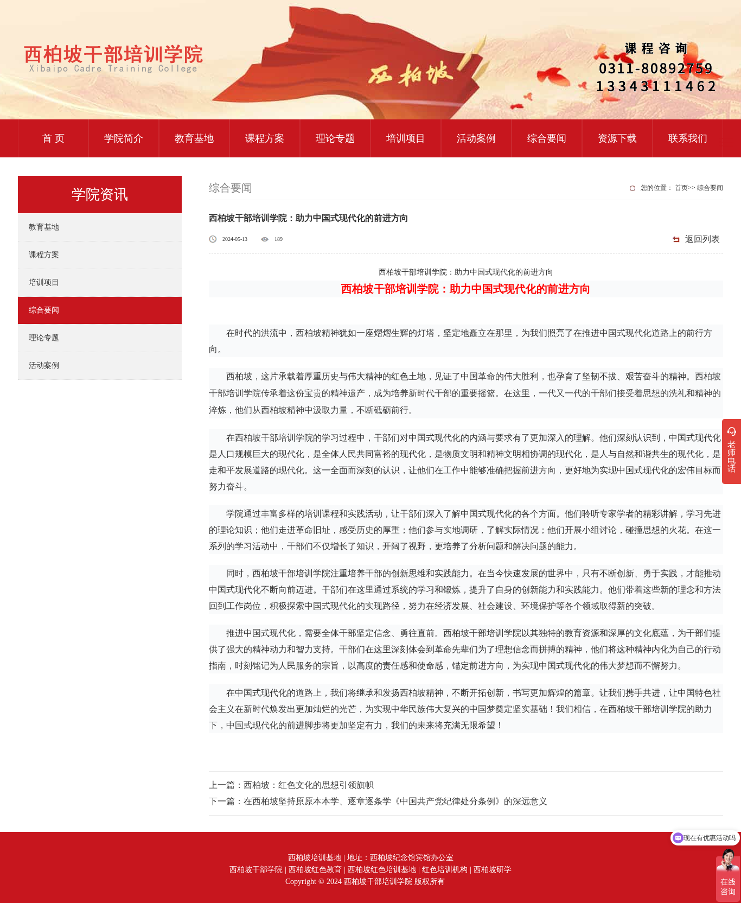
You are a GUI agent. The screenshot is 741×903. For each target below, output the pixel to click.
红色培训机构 (445, 870)
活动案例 (476, 138)
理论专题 (335, 138)
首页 (681, 188)
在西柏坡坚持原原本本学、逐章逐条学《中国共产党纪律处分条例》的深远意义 (395, 801)
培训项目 (405, 138)
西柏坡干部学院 (256, 870)
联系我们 (687, 138)
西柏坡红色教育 (315, 870)
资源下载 (617, 138)
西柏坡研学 (493, 870)
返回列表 (702, 239)
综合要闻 (546, 138)
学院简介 (123, 138)
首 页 (53, 138)
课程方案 (264, 138)
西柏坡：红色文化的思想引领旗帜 (309, 785)
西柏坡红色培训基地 (382, 870)
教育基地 (194, 138)
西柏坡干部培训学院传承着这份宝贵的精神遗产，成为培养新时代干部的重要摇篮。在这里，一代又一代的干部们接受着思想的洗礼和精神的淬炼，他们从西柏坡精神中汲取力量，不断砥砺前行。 (465, 393)
